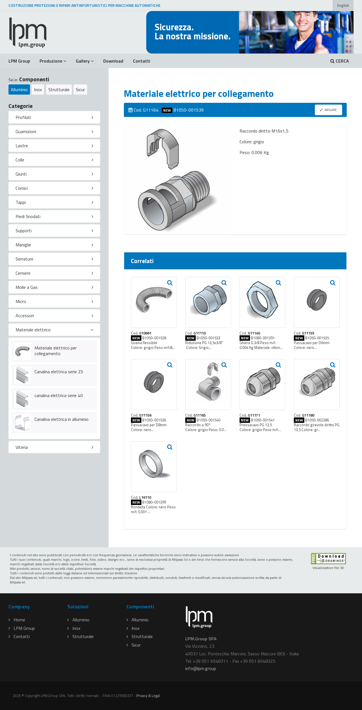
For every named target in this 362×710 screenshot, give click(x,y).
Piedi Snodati (28, 216)
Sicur (80, 89)
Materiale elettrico (33, 329)
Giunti (21, 173)
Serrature (24, 258)
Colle (20, 159)
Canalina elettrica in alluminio (62, 419)
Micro (21, 301)
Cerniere (23, 273)
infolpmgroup (200, 668)
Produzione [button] (51, 60)
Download (113, 60)
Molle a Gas (27, 287)
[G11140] (262, 302)
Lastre (22, 145)
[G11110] (208, 302)
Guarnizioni (26, 131)
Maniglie (23, 244)
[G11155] (317, 302)
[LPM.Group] (28, 32)
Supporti (24, 230)
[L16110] (154, 466)
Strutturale (59, 89)
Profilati (23, 117)
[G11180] (317, 384)
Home (19, 619)
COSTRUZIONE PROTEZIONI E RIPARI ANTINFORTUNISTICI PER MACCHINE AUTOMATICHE (84, 5)
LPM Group (19, 60)
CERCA (342, 60)
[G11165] (208, 384)
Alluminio (19, 89)
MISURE (330, 109)
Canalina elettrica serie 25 (59, 371)
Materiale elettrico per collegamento (56, 350)
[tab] (54, 117)
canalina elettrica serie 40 (59, 395)
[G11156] (154, 384)
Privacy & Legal (148, 695)
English (343, 5)
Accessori (25, 315)
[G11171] (262, 384)
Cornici (22, 188)
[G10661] (154, 302)
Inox (38, 89)
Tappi (21, 202)
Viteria (22, 447)
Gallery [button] (83, 60)
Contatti (141, 60)
